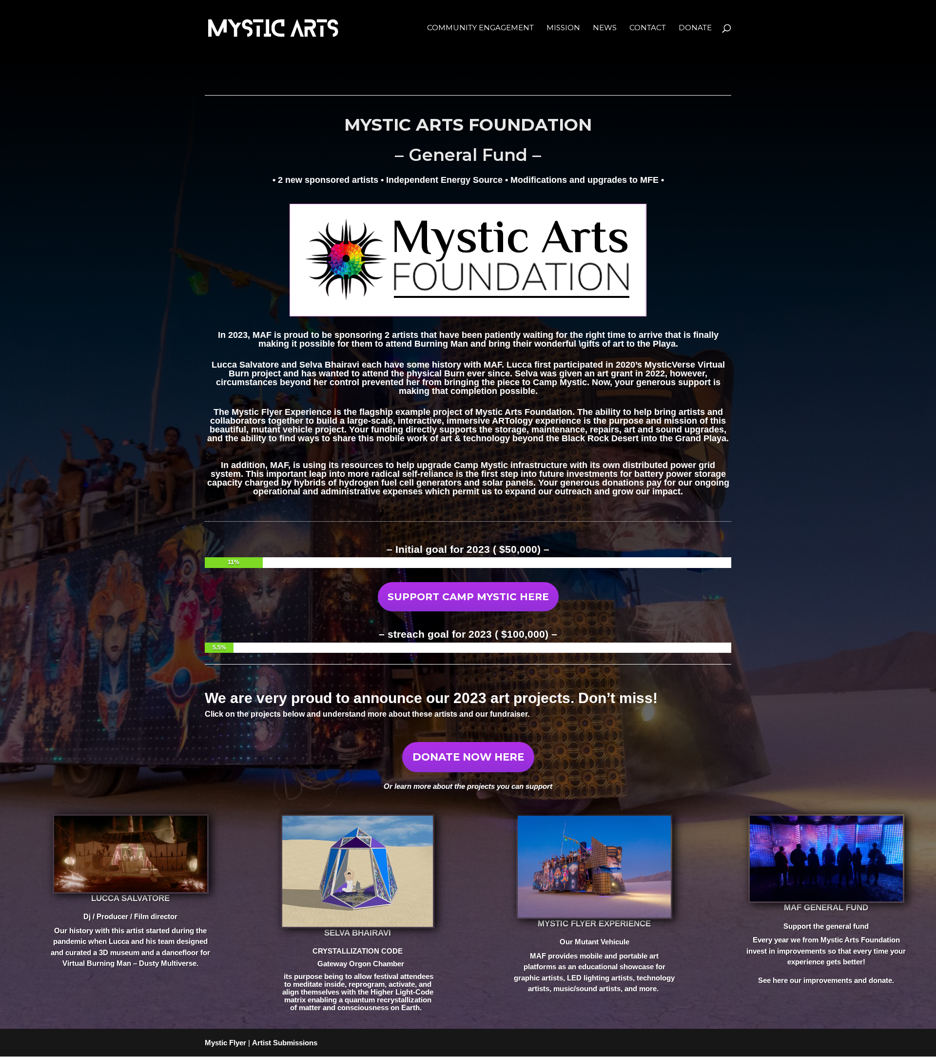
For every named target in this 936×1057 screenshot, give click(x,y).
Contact (647, 28)
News (605, 28)
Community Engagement (480, 28)
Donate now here (468, 757)
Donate (695, 28)
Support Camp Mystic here (468, 597)
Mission (563, 28)
